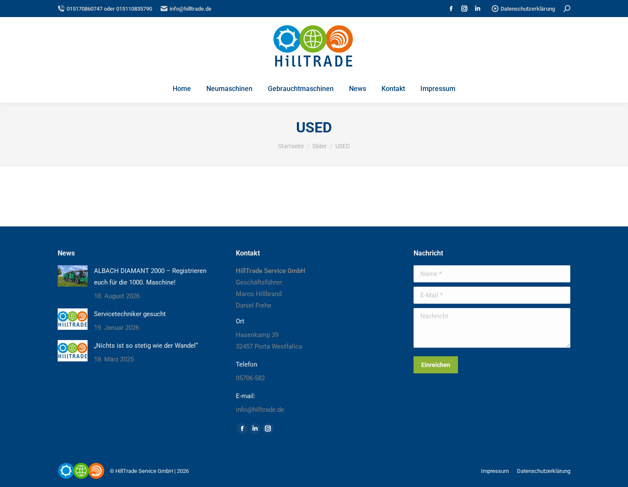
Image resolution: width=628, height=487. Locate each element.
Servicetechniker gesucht (130, 314)
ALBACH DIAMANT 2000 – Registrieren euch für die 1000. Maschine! (150, 276)
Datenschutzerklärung (528, 9)
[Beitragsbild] (73, 276)
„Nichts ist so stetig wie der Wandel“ (146, 345)
